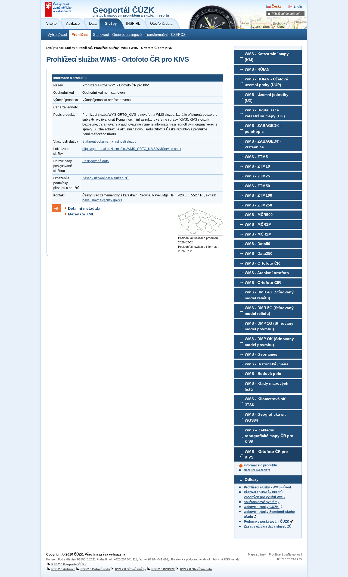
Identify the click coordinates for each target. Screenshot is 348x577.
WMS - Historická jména (266, 364)
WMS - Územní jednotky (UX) (266, 97)
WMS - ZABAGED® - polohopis (263, 128)
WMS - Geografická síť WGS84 (265, 417)
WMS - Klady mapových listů (266, 386)
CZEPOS (178, 35)
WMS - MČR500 (259, 214)
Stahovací (101, 35)
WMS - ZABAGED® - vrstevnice (263, 144)
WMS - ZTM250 (258, 205)
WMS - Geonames (261, 354)
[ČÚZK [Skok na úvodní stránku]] (59, 9)
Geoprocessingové (127, 35)
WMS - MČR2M (258, 234)
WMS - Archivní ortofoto (267, 273)
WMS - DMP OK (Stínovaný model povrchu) (269, 342)
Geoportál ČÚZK (130, 11)
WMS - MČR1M (258, 224)
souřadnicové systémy (261, 502)
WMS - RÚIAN (257, 69)
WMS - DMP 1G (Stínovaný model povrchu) (269, 326)
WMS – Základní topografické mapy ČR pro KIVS (269, 436)
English (298, 6)
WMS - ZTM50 (257, 186)
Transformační (156, 35)
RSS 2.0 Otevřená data (196, 569)
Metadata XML (81, 214)
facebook (204, 559)
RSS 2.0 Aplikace (63, 569)
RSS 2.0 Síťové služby (130, 569)
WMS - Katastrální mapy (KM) (267, 57)
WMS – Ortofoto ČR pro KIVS (266, 454)
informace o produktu (260, 465)
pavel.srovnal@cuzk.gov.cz (102, 200)
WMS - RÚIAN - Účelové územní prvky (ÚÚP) (266, 82)
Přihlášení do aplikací (286, 13)
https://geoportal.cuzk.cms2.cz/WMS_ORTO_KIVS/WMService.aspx (131, 149)
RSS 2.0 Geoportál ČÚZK (69, 564)
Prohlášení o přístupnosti (285, 554)
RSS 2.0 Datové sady (95, 569)
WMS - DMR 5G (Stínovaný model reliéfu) (269, 311)
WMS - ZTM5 (256, 157)
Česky (277, 6)
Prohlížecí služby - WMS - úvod (267, 487)
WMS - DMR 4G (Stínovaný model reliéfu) (269, 295)
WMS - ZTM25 (257, 176)
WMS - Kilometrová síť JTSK (265, 402)
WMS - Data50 (257, 244)
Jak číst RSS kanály (225, 559)
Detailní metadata (84, 208)
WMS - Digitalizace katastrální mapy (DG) (265, 113)
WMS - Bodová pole (263, 373)
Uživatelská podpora (183, 559)
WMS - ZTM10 (257, 166)
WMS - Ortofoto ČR (262, 263)
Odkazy (252, 479)
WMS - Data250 (258, 253)
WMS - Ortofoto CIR (263, 282)
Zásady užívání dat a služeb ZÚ (267, 526)
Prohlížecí (80, 35)
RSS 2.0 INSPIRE (163, 569)
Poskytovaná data (95, 161)
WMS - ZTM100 (258, 195)
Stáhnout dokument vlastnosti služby (109, 141)
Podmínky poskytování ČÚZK (267, 521)
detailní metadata (257, 470)
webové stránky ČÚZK (261, 507)
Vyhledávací (57, 35)
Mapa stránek (257, 554)
